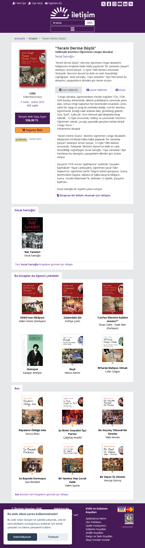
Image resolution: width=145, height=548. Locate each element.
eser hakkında (69, 90)
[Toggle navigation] (72, 29)
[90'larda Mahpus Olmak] (112, 349)
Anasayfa (19, 38)
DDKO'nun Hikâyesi (32, 317)
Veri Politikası (93, 522)
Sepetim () (55, 3)
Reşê (72, 369)
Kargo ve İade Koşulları (99, 536)
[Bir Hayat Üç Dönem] (112, 458)
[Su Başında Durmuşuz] (32, 459)
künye (122, 90)
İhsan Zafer (105, 324)
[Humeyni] (32, 350)
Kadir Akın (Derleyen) (116, 326)
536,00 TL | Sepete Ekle (125, 534)
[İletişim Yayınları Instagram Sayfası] (114, 3)
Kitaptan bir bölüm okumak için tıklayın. (85, 195)
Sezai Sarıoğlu (64, 56)
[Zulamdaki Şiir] (72, 298)
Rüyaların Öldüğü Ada (32, 430)
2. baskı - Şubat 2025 (32, 102)
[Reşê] (72, 350)
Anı (16, 388)
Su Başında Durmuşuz (32, 478)
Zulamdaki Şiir (72, 317)
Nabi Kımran (113, 437)
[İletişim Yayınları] (72, 13)
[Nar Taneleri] (32, 232)
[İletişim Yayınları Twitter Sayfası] (103, 3)
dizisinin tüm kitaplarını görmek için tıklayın (41, 494)
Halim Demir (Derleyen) (32, 321)
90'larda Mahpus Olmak (112, 368)
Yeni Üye (21, 3)
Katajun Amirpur (32, 372)
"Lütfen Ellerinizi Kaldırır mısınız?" (112, 319)
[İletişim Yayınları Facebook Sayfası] (109, 3)
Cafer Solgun (112, 371)
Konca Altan (32, 433)
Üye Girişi (37, 3)
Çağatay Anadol (72, 437)
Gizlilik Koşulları (94, 532)
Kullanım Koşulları (96, 529)
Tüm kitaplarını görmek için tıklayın (44, 264)
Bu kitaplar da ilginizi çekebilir (36, 276)
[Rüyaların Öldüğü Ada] (32, 411)
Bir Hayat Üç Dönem (112, 476)
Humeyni (32, 369)
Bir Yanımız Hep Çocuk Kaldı (72, 480)
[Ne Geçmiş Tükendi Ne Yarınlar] (112, 411)
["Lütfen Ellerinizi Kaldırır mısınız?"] (112, 298)
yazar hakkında (98, 90)
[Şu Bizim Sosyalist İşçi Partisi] (72, 411)
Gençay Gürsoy (112, 480)
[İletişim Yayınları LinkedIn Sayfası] (125, 3)
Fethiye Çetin (72, 321)
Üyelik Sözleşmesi (96, 525)
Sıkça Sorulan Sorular (98, 539)
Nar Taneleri (32, 252)
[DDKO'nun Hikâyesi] (32, 298)
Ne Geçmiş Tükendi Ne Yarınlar (112, 431)
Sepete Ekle (34, 130)
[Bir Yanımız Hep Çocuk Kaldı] (72, 459)
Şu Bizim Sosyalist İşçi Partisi (72, 432)
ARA (89, 23)
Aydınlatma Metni (96, 518)
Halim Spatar (72, 485)
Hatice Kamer (72, 372)
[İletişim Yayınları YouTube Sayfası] (120, 3)
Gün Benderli (32, 482)
